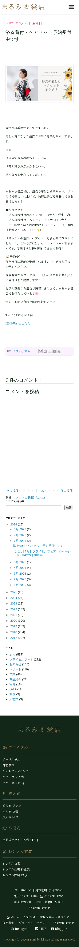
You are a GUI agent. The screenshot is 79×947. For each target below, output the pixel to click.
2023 (14, 603)
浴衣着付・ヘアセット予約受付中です (38, 545)
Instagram (22, 929)
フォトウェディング (15, 771)
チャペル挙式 (11, 759)
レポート (15, 669)
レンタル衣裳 (11, 863)
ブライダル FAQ (13, 783)
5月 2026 (20, 562)
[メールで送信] (40, 351)
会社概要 (30, 917)
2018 (14, 632)
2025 (14, 592)
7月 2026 (20, 535)
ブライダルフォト (21, 659)
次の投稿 (12, 490)
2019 (14, 626)
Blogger (60, 929)
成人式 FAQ (10, 817)
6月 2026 (20, 540)
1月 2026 (20, 585)
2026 (14, 524)
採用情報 (9, 923)
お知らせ (15, 664)
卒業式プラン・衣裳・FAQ (20, 840)
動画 (12, 694)
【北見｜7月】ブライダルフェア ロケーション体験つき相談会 (42, 553)
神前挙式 (8, 765)
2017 (14, 637)
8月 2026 (20, 529)
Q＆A (13, 689)
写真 (12, 684)
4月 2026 (20, 567)
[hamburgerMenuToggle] (71, 7)
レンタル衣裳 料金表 (16, 869)
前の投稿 (66, 490)
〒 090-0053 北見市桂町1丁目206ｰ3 (39, 890)
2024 (14, 597)
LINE (42, 929)
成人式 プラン (12, 805)
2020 (14, 620)
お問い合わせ (41, 908)
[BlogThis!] (45, 351)
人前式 (14, 699)
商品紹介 (15, 679)
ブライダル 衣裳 (13, 777)
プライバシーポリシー (33, 923)
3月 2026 (20, 573)
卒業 (12, 674)
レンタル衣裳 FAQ (15, 875)
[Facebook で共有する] (54, 351)
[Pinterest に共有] (59, 351)
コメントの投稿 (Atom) (29, 497)
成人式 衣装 (10, 811)
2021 (14, 615)
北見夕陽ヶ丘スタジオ (54, 917)
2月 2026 (20, 579)
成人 (12, 654)
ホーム (39, 490)
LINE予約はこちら (17, 323)
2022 (14, 609)
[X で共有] (50, 351)
